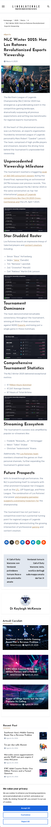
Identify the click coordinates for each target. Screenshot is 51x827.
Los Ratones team (29, 453)
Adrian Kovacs (15, 645)
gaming (35, 527)
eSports (7, 35)
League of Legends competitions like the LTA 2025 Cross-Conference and (22, 198)
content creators (33, 245)
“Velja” (16, 260)
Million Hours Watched (20, 385)
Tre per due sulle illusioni (15, 745)
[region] (25, 806)
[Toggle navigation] (3, 6)
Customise (25, 815)
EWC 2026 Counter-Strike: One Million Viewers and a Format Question (22, 672)
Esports (22, 325)
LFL (17, 489)
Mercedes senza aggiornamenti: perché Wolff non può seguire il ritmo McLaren (19, 757)
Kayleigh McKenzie (27, 608)
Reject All (25, 822)
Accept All (25, 808)
